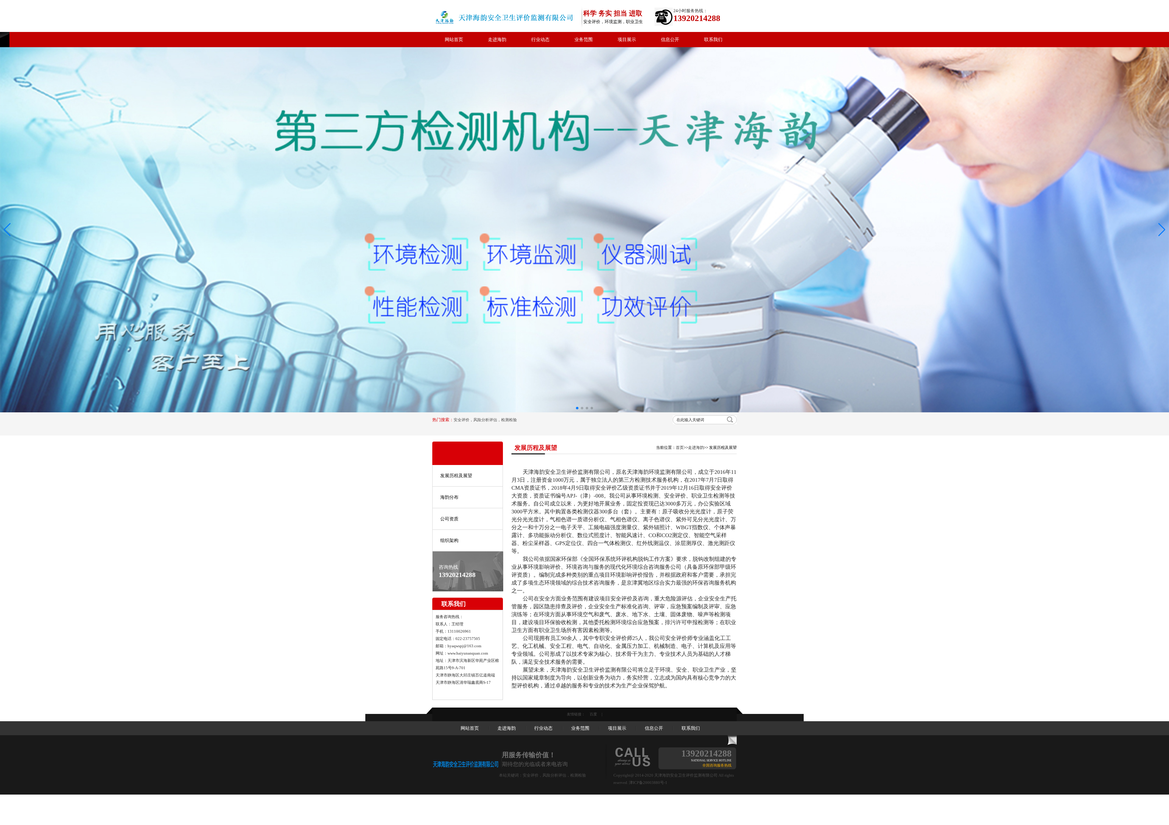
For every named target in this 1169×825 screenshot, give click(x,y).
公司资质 (449, 503)
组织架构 (449, 524)
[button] (1162, 222)
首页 (680, 431)
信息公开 (670, 39)
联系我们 (713, 39)
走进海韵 (497, 39)
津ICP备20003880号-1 (648, 766)
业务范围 (583, 39)
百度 (593, 698)
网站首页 (454, 39)
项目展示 (627, 39)
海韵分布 (449, 481)
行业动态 (540, 39)
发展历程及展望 (456, 459)
